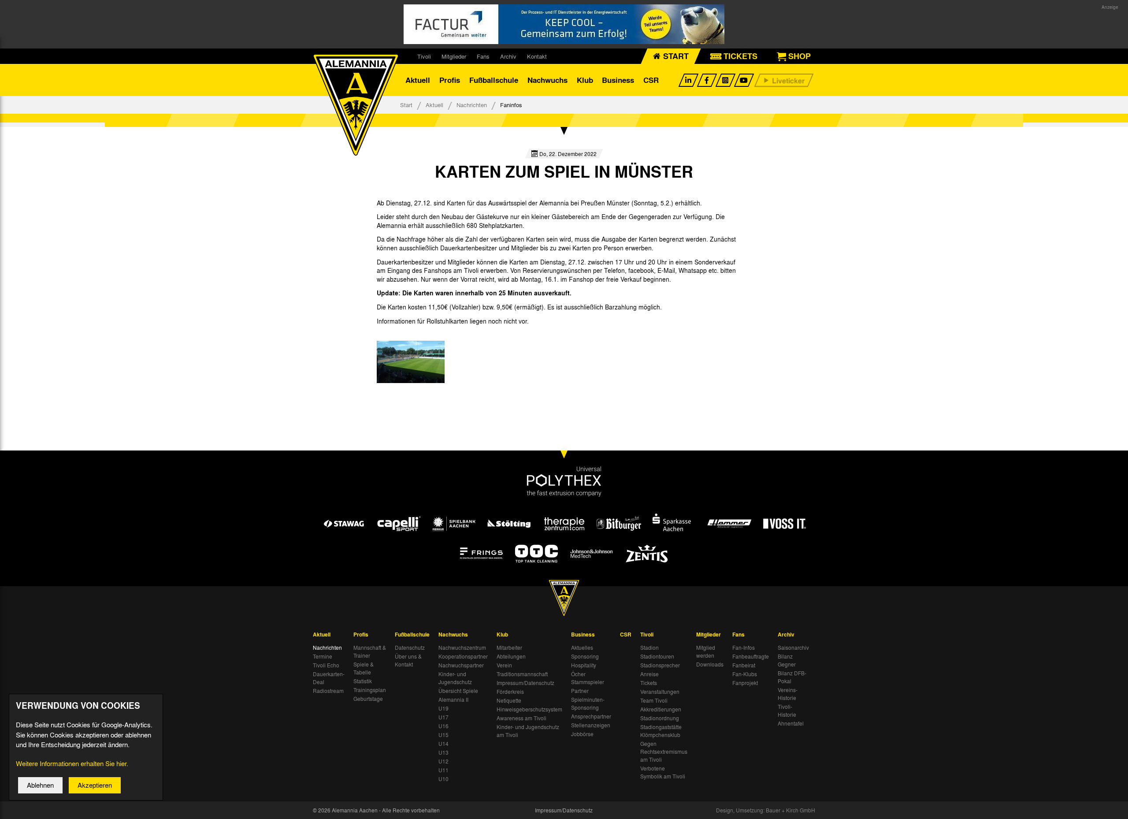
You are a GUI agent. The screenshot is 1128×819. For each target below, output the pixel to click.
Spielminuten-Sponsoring (588, 703)
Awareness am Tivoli (521, 718)
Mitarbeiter (509, 647)
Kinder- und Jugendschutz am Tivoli (528, 731)
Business (618, 80)
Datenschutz (410, 647)
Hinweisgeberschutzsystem (529, 709)
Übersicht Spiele (458, 691)
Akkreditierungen (660, 709)
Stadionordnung (659, 718)
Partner (580, 691)
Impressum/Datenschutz (525, 683)
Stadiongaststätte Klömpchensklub (661, 731)
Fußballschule (493, 80)
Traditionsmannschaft (522, 674)
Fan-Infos (743, 647)
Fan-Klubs (744, 674)
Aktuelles (582, 647)
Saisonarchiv (793, 647)
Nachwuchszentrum (462, 647)
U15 (443, 735)
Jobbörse (582, 734)
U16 (443, 726)
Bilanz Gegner (787, 660)
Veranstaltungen (659, 692)
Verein (504, 665)
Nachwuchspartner (461, 665)
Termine (322, 656)
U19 (443, 708)
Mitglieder (454, 56)
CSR (651, 80)
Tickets (648, 683)
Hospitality (583, 665)
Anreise (649, 674)
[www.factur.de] (564, 24)
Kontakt (537, 56)
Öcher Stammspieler (587, 678)
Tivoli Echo (326, 665)
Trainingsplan (369, 690)
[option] (410, 362)
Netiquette (509, 700)
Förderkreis (510, 692)
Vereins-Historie (788, 694)
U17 (443, 717)
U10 (443, 779)
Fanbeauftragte (750, 656)
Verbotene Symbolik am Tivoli (662, 772)
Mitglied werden (705, 651)
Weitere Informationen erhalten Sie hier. (72, 763)
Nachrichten (471, 105)
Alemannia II (453, 700)
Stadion (649, 647)
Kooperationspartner (463, 656)
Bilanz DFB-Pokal (792, 677)
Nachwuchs (547, 80)
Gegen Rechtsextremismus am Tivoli (663, 751)
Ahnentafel (791, 723)
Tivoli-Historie (787, 710)
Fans (483, 56)
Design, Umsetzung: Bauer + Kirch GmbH (765, 810)
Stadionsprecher (660, 665)
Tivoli (424, 56)
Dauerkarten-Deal (329, 678)
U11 (443, 770)
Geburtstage (368, 699)
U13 (443, 752)
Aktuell (417, 80)
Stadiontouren (657, 656)
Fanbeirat (743, 665)
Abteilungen (511, 656)
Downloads (710, 664)
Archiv (508, 56)
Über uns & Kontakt (408, 660)
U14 (443, 744)
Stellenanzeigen (590, 725)
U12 (443, 761)
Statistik (362, 681)
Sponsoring (585, 656)
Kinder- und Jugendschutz (455, 678)
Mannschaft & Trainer (369, 651)
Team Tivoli (654, 700)
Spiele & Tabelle (363, 668)
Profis (449, 80)
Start (406, 105)
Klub (585, 80)
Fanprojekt (745, 683)
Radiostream (328, 691)
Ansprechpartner (591, 716)
